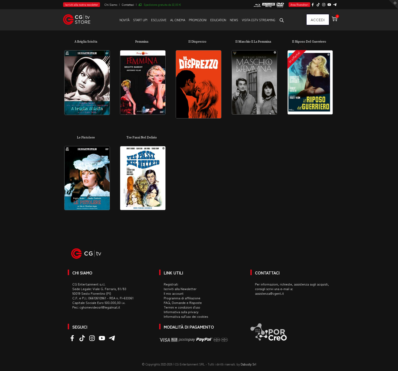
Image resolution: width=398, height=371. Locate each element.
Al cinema (177, 20)
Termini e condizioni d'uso (182, 307)
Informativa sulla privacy (181, 311)
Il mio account (174, 293)
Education (218, 20)
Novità (124, 20)
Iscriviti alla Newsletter (180, 288)
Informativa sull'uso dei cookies (186, 316)
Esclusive (159, 20)
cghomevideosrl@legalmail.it (99, 307)
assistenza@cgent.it (269, 293)
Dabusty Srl (248, 364)
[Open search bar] (281, 20)
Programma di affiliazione (182, 298)
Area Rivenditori (299, 4)
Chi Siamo (111, 4)
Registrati (171, 284)
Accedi (318, 19)
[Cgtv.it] (76, 17)
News (234, 20)
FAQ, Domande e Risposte (183, 302)
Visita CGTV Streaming (258, 20)
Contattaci (128, 4)
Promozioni (198, 20)
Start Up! (140, 20)
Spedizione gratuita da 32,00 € (162, 4)
